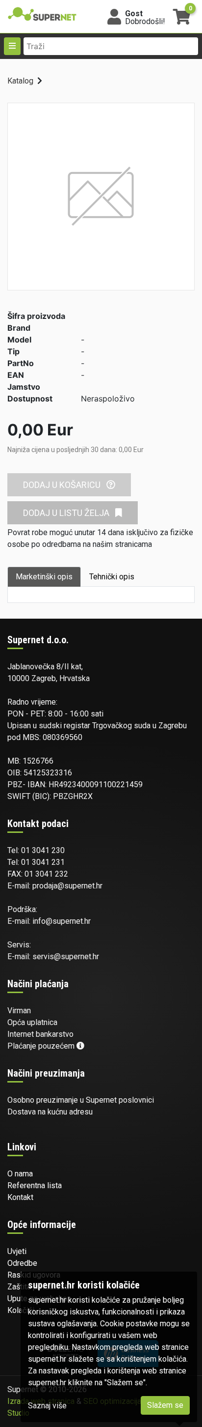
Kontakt (20, 1197)
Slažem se (165, 1405)
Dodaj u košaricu (62, 485)
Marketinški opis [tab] (44, 576)
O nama (20, 1173)
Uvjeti (16, 1251)
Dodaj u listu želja (67, 513)
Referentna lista (34, 1185)
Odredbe (22, 1263)
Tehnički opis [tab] (111, 576)
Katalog (20, 81)
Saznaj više (47, 1405)
